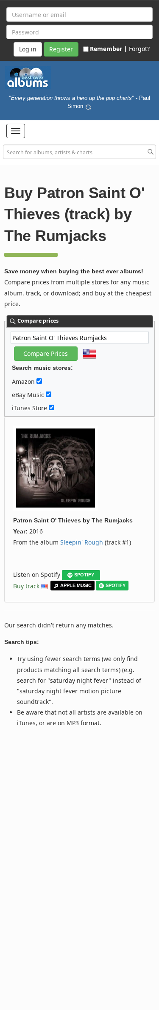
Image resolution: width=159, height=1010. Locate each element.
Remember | (108, 49)
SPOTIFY (84, 574)
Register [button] (61, 49)
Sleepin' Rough (81, 542)
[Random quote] (88, 106)
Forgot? (139, 49)
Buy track (26, 586)
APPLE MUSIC (76, 585)
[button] (15, 131)
